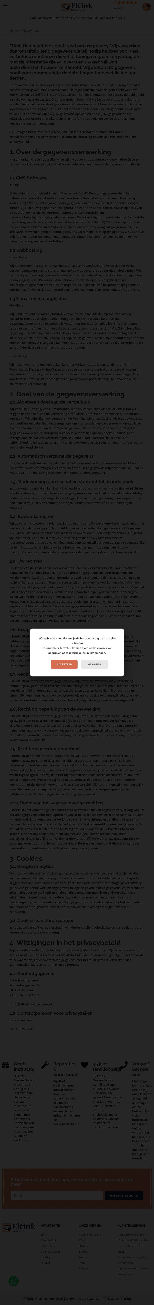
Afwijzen (94, 664)
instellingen (97, 653)
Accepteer (64, 664)
